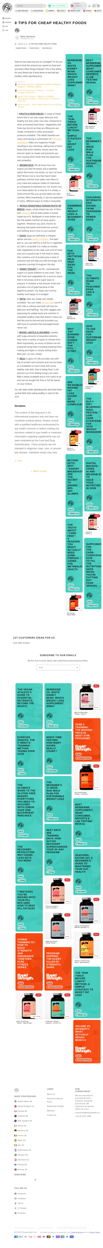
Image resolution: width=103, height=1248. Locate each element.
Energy (51, 10)
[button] (98, 6)
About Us (51, 1094)
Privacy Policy (95, 1232)
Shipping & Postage (55, 1106)
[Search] (44, 5)
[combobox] (30, 6)
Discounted (38, 10)
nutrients (25, 213)
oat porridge (48, 302)
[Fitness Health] (7, 8)
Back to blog (40, 471)
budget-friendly (21, 48)
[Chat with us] (94, 6)
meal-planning (47, 48)
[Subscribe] (77, 667)
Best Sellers (23, 10)
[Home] (15, 44)
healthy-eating (34, 48)
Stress (88, 10)
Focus (62, 10)
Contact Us (51, 1115)
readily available (39, 239)
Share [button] (20, 461)
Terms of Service (77, 1232)
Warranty (51, 1111)
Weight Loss (22, 43)
